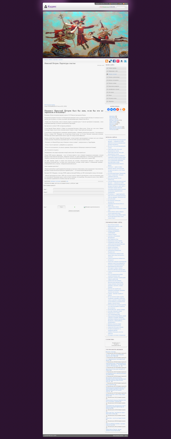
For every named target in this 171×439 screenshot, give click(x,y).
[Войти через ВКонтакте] (111, 109)
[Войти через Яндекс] (117, 109)
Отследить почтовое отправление (116, 335)
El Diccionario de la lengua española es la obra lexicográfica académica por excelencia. (117, 306)
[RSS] (106, 61)
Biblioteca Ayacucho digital (114, 324)
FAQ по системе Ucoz (113, 248)
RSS (126, 3)
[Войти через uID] (108, 109)
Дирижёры (112, 116)
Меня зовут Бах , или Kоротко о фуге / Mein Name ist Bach (115, 413)
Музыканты (112, 124)
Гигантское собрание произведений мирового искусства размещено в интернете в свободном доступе (117, 263)
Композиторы (112, 122)
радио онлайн (113, 119)
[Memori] (117, 61)
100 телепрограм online (114, 314)
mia (67, 181)
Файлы (50, 59)
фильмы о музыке (58, 59)
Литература (112, 129)
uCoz (126, 435)
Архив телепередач (113, 247)
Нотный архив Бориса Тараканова (116, 173)
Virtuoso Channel (112, 234)
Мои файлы (112, 117)
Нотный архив (111, 199)
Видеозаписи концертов (115, 128)
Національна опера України (115, 240)
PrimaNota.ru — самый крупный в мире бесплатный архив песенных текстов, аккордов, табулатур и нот (117, 196)
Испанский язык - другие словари (116, 309)
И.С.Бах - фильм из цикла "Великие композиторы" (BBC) (115, 355)
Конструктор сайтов (118, 435)
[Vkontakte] (121, 61)
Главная (46, 59)
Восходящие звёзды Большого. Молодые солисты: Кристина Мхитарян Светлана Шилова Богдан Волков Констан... (116, 379)
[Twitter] (125, 61)
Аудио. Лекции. (113, 121)
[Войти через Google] (120, 109)
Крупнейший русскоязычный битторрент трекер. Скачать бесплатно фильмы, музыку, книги (116, 268)
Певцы (111, 125)
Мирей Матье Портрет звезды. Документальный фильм (114, 430)
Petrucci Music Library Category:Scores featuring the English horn (117, 208)
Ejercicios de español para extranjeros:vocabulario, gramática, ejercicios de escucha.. (116, 290)
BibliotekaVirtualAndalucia (114, 325)
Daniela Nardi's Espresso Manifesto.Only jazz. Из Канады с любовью (116, 401)
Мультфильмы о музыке (115, 126)
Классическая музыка (113, 229)
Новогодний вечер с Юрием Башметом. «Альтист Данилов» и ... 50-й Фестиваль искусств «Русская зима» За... (116, 365)
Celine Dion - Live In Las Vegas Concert (115, 418)
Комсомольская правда (50, 104)
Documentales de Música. (114, 245)
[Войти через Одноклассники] (123, 109)
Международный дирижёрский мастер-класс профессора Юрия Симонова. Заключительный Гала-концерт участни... (116, 389)
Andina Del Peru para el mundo (115, 327)
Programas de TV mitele (114, 312)
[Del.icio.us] (110, 61)
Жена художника (110, 384)
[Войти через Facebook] (114, 109)
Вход (121, 3)
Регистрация (114, 3)
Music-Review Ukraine (113, 224)
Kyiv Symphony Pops (113, 239)
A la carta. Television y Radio (115, 311)
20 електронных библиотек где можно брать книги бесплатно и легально (116, 255)
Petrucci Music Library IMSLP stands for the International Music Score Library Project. (117, 216)
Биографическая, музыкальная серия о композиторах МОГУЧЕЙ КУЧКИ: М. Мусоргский (116, 407)
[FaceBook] (114, 61)
